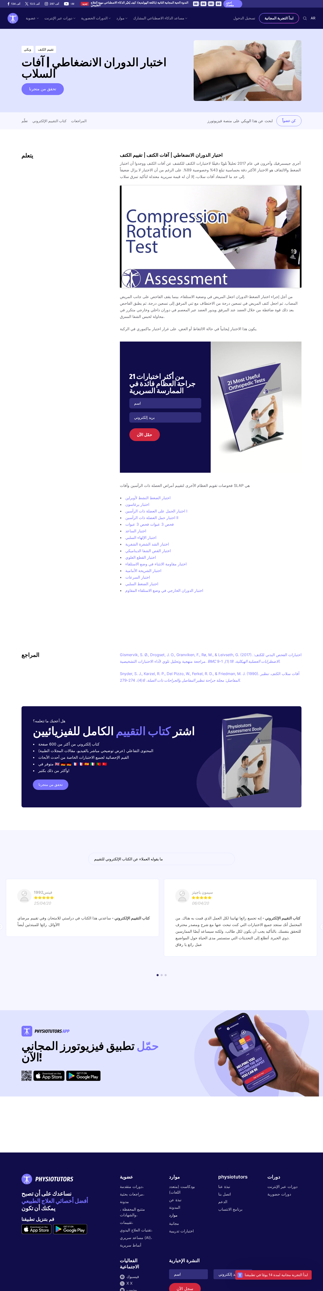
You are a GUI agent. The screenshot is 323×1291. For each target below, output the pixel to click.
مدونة (124, 1201)
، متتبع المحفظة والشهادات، (132, 1212)
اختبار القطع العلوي (140, 557)
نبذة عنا (224, 1186)
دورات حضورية (279, 1194)
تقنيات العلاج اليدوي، (136, 1230)
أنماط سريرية (130, 1245)
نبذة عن (175, 1199)
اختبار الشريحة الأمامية (143, 570)
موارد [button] (120, 18)
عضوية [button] (31, 18)
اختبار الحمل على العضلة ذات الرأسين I (156, 511)
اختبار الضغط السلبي (141, 583)
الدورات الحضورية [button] (94, 18)
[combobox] (313, 18)
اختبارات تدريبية (181, 1231)
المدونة (174, 1207)
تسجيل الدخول (244, 18)
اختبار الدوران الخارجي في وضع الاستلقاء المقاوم (164, 590)
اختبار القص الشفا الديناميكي (148, 550)
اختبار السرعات (137, 577)
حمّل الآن (144, 434)
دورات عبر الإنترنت (282, 1186)
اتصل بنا (224, 1194)
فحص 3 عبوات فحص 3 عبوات (149, 524)
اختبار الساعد (135, 531)
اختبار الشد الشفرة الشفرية (147, 544)
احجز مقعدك (230, 4)
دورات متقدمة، (132, 1186)
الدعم (222, 1201)
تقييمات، (126, 1222)
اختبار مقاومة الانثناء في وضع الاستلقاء (156, 564)
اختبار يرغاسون (137, 504)
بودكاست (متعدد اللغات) (182, 1189)
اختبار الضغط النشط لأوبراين (147, 497)
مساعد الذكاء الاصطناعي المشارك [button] (158, 18)
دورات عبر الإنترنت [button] (58, 18)
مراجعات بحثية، (132, 1194)
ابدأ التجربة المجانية (279, 18)
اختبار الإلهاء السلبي (140, 537)
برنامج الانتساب (230, 1209)
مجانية (174, 1223)
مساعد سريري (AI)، (136, 1237)
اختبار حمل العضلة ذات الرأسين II (151, 517)
